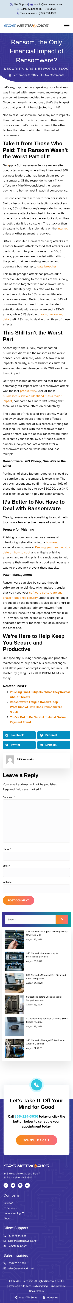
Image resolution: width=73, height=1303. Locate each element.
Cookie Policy (36, 1291)
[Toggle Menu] (66, 25)
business (51, 542)
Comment (9, 797)
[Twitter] (13, 1185)
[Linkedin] (20, 1185)
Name (7, 849)
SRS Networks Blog (47, 68)
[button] (19, 735)
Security (13, 68)
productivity (28, 391)
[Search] (62, 919)
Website (7, 882)
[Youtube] (27, 1185)
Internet (62, 228)
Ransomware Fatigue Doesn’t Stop (34, 702)
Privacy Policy (57, 1286)
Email (6, 865)
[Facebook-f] (6, 1185)
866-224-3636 (26, 1116)
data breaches (47, 266)
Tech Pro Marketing (37, 1286)
